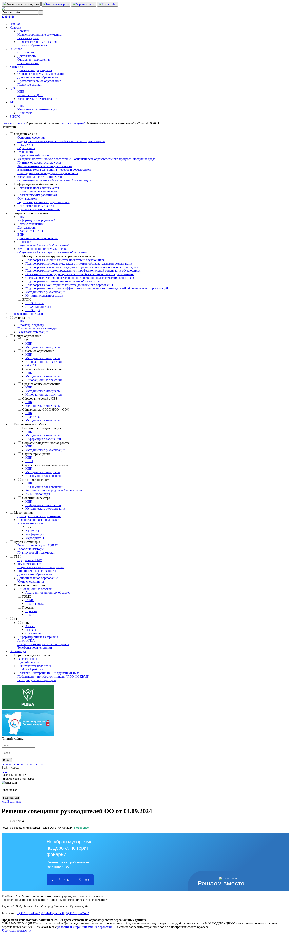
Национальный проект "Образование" (43, 245)
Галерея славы (27, 658)
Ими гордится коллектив (34, 665)
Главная (15, 24)
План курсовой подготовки (36, 552)
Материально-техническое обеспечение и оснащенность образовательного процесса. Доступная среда (86, 159)
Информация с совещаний (43, 439)
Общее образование (27, 336)
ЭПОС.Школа (34, 303)
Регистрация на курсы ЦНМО (37, 545)
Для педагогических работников (39, 516)
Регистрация (34, 764)
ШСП (29, 461)
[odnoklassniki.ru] (6, 771)
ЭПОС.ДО (32, 310)
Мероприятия (23, 512)
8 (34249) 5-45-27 (28, 913)
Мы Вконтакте (11, 801)
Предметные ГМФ (29, 560)
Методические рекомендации (37, 98)
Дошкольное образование (34, 574)
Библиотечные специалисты (36, 570)
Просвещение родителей (26, 313)
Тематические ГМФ (30, 563)
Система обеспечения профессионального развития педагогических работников (79, 277)
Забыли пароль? (12, 764)
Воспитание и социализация (41, 428)
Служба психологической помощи (45, 465)
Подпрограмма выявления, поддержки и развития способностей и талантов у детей (82, 267)
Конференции (34, 534)
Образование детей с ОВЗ (39, 398)
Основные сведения (31, 137)
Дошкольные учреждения (34, 70)
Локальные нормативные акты (38, 187)
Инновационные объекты (34, 589)
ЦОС (13, 88)
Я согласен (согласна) (16, 930)
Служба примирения (36, 454)
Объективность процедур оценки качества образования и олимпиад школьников (79, 274)
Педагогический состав (33, 155)
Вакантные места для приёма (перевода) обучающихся (54, 169)
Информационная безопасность (35, 184)
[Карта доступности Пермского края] (28, 735)
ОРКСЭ (30, 365)
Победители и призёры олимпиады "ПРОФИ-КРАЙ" (53, 676)
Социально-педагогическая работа (45, 443)
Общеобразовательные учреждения (41, 73)
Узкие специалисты (30, 581)
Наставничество (28, 63)
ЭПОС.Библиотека (38, 306)
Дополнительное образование (37, 77)
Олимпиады (18, 651)
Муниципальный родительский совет (42, 248)
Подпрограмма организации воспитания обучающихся (62, 281)
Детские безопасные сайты (35, 205)
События (23, 31)
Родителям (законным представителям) (43, 202)
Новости (15, 27)
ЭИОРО (15, 116)
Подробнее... (82, 827)
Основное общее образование (42, 369)
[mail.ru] (3, 771)
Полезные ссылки (29, 84)
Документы (25, 144)
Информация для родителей (36, 220)
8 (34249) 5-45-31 (52, 913)
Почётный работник (31, 669)
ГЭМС (26, 596)
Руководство (25, 151)
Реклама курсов (28, 38)
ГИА (17, 618)
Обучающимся (27, 198)
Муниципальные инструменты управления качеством (58, 256)
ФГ (12, 102)
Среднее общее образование (41, 384)
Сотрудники (25, 52)
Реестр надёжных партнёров (36, 680)
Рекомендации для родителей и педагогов (53, 490)
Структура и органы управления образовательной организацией (61, 141)
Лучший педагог (28, 662)
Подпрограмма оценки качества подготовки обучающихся (64, 260)
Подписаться (11, 797)
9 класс (30, 626)
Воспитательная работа (30, 424)
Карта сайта (109, 4)
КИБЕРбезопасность (36, 479)
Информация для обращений (44, 475)
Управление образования (31, 213)
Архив (26, 527)
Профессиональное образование (39, 81)
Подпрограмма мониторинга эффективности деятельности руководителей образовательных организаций (96, 288)
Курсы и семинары (27, 542)
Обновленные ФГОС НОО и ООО (45, 409)
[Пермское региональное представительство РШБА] (28, 707)
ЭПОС (26, 299)
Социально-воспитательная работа (40, 567)
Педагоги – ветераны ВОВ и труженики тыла (48, 673)
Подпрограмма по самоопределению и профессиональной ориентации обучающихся (82, 270)
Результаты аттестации (32, 332)
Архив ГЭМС (34, 603)
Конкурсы (32, 530)
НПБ (20, 91)
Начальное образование (38, 351)
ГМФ (17, 556)
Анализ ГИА (26, 640)
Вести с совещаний (30, 224)
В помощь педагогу (30, 325)
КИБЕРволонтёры (37, 494)
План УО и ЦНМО (30, 231)
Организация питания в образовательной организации (54, 180)
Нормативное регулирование (37, 191)
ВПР (20, 234)
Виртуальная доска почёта (32, 655)
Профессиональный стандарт (37, 328)
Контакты (16, 66)
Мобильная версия (57, 4)
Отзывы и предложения (33, 59)
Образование (26, 148)
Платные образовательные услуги (40, 162)
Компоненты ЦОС (30, 95)
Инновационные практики (43, 361)
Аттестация (22, 317)
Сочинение (33, 633)
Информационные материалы (37, 637)
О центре (16, 48)
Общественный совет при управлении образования (52, 252)
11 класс (30, 629)
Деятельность (26, 56)
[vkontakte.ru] (5, 771)
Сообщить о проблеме (70, 880)
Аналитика (24, 113)
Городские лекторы (30, 549)
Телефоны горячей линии (34, 647)
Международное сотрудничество (39, 176)
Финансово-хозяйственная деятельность (44, 166)
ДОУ (25, 340)
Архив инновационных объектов (47, 592)
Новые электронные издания (37, 41)
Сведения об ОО (25, 134)
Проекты (28, 607)
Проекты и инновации (29, 585)
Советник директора (36, 498)
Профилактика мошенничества (38, 209)
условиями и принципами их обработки (84, 927)
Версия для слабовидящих (22, 4)
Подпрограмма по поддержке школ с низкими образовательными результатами (78, 263)
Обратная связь (85, 4)
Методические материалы (42, 347)
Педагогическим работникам (37, 195)
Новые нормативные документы (39, 34)
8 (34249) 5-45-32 (77, 913)
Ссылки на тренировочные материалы (43, 644)
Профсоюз (24, 241)
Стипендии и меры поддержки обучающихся (47, 173)
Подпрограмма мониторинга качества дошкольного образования (69, 285)
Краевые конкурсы (30, 523)
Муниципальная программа (44, 295)
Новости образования (32, 45)
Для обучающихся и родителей (38, 519)
